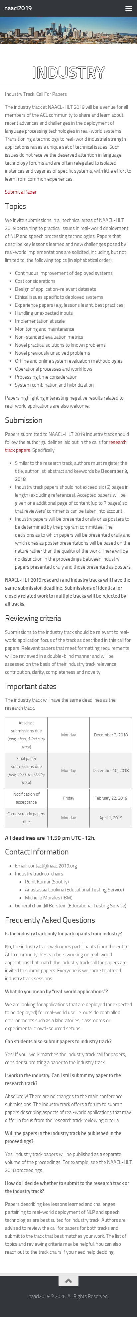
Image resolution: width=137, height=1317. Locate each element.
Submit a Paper (21, 192)
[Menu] (128, 8)
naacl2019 (18, 8)
